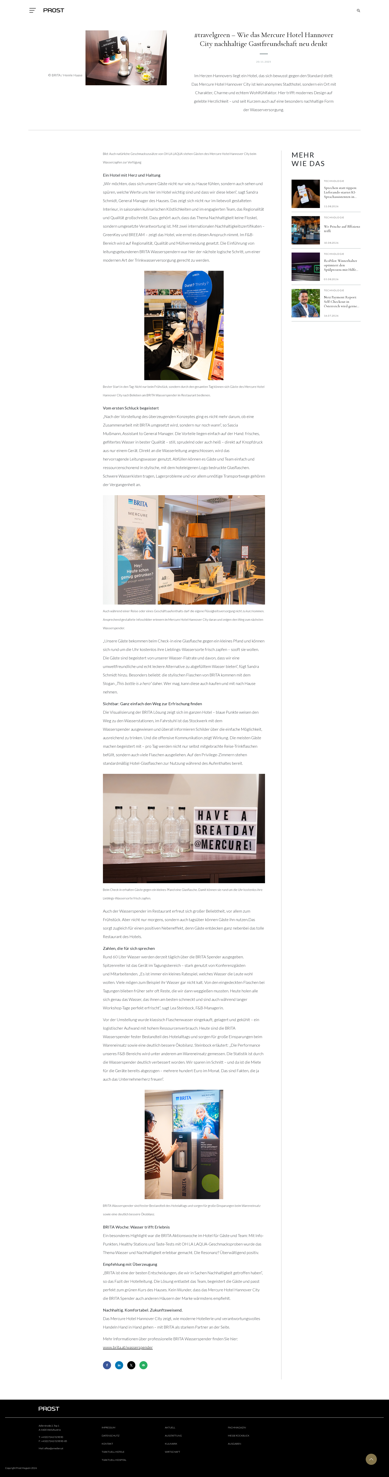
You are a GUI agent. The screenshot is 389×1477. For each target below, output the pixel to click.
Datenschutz (111, 1435)
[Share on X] (131, 1365)
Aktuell (170, 1427)
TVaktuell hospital (114, 1459)
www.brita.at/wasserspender (128, 1347)
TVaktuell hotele (113, 1451)
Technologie (334, 180)
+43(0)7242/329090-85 (54, 1441)
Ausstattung (173, 1435)
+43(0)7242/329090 (52, 1437)
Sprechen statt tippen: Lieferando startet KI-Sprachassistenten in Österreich (340, 192)
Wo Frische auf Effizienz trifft (342, 228)
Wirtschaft (172, 1451)
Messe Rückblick (238, 1435)
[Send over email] (143, 1365)
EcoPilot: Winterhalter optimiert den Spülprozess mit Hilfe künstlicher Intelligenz (341, 265)
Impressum (108, 1427)
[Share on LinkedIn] (119, 1365)
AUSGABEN (234, 1443)
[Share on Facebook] (107, 1365)
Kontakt (107, 1443)
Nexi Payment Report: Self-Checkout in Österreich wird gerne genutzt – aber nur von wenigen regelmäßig (341, 301)
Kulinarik (171, 1443)
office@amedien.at (53, 1448)
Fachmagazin (237, 1427)
